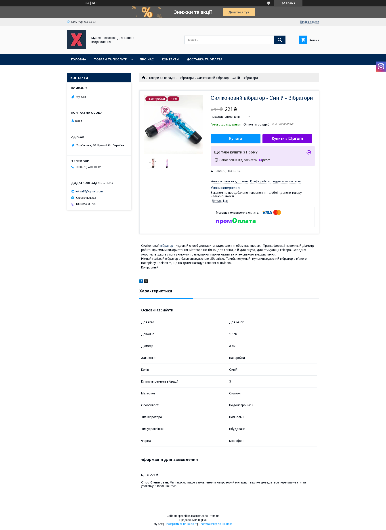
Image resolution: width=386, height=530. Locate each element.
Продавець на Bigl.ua (193, 519)
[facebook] (141, 282)
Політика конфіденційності (216, 524)
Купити (235, 138)
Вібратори (186, 78)
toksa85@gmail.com (89, 191)
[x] (146, 282)
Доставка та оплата (204, 59)
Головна (78, 59)
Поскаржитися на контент (181, 524)
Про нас (147, 59)
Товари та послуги (110, 59)
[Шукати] (279, 40)
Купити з (279, 138)
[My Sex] (76, 48)
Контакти (170, 59)
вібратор (166, 245)
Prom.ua (214, 515)
